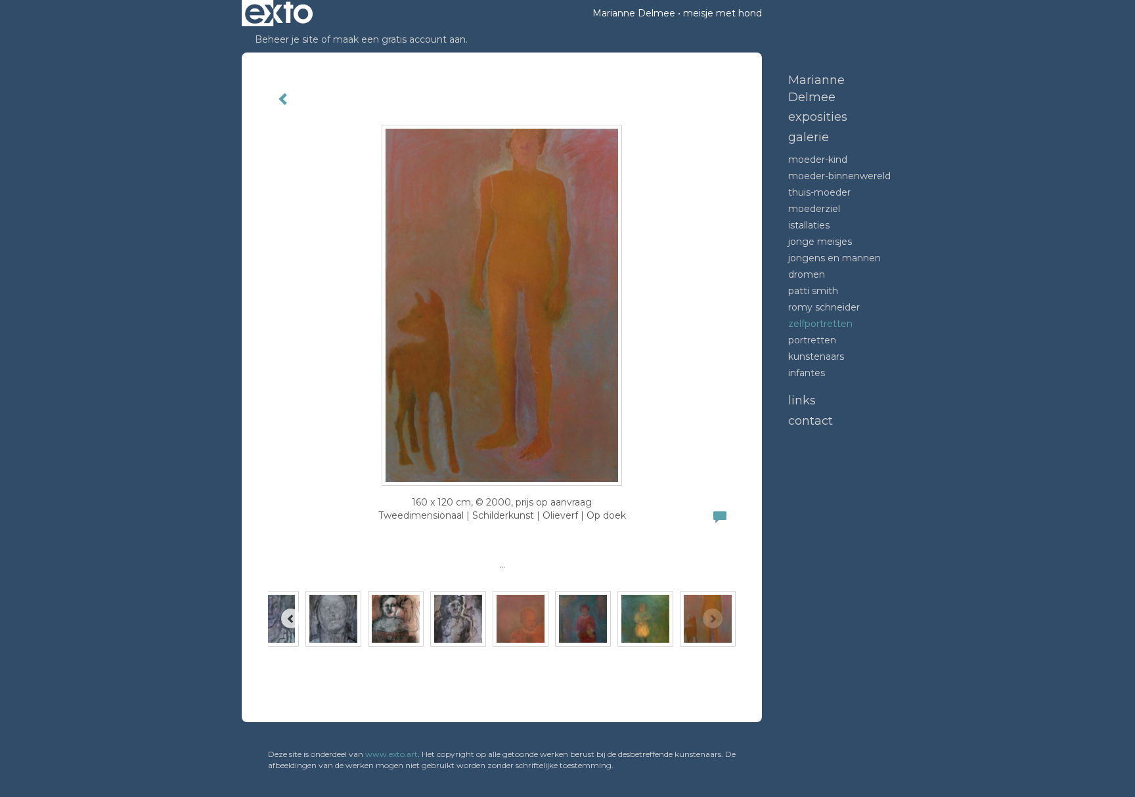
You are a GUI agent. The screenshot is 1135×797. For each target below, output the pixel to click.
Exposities (817, 117)
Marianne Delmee (633, 13)
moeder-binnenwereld (839, 176)
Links (802, 400)
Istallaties (809, 225)
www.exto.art (391, 754)
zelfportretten (820, 324)
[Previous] (291, 618)
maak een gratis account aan (399, 39)
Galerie (808, 137)
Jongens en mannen (834, 258)
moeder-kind (817, 159)
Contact (810, 421)
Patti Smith (813, 291)
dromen (806, 274)
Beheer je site (287, 39)
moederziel (814, 209)
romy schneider (824, 307)
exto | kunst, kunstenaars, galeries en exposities (279, 13)
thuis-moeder (819, 192)
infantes (806, 373)
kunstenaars (816, 356)
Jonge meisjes (820, 242)
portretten (812, 340)
